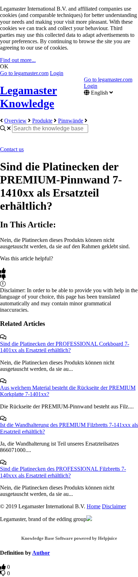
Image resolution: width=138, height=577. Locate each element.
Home (93, 506)
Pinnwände (70, 121)
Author (41, 553)
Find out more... (18, 60)
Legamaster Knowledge (28, 97)
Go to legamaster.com (24, 73)
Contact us (12, 149)
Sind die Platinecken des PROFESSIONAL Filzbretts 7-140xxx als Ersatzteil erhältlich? (63, 472)
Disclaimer (114, 506)
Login (56, 73)
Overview (15, 121)
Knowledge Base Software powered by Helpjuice (69, 538)
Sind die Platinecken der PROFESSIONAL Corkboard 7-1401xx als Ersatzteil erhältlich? (64, 347)
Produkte (42, 121)
